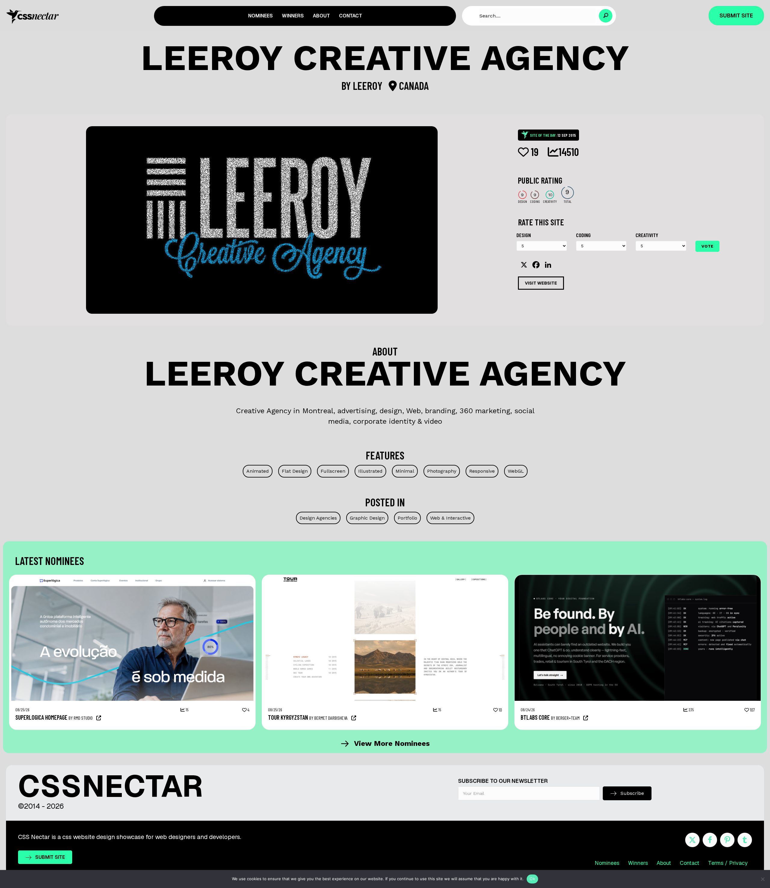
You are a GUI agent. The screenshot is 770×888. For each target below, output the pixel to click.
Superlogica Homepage (41, 717)
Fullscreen (333, 471)
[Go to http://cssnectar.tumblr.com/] (745, 840)
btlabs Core (535, 717)
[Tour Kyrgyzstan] (385, 577)
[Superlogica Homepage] (132, 577)
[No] (762, 879)
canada (413, 85)
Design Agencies (318, 518)
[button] (605, 16)
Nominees (607, 862)
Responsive (482, 471)
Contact (689, 862)
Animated (257, 471)
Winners (638, 862)
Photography (441, 471)
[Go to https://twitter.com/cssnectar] (692, 840)
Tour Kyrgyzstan (288, 717)
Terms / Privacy (728, 862)
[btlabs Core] (638, 577)
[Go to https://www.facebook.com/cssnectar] (710, 840)
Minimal (405, 471)
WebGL (516, 471)
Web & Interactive (450, 518)
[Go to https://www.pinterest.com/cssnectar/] (727, 840)
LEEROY (368, 85)
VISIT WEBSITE (541, 283)
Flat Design (295, 471)
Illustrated (370, 471)
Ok (532, 878)
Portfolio (407, 518)
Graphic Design (367, 518)
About (664, 862)
